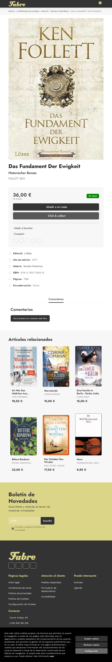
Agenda (78, 588)
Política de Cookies (18, 598)
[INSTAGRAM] (19, 565)
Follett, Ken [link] (16, 179)
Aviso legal (14, 582)
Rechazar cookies (91, 644)
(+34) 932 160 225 (19, 623)
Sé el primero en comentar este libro (30, 318)
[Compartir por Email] (33, 240)
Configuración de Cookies (22, 604)
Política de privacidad (19, 593)
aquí (52, 656)
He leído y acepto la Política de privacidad (30, 528)
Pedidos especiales (51, 582)
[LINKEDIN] (33, 565)
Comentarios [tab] (56, 299)
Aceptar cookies (91, 638)
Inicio (11, 11)
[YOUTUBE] (26, 565)
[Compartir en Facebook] (15, 240)
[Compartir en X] (21, 240)
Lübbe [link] (28, 253)
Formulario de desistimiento (48, 589)
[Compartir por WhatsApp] (27, 240)
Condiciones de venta (19, 588)
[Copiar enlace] (39, 240)
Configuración (91, 651)
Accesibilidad (48, 596)
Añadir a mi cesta (56, 207)
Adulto (44, 11)
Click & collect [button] (56, 216)
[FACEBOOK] (11, 565)
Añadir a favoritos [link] (23, 228)
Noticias (78, 582)
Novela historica (60, 11)
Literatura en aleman (27, 11)
